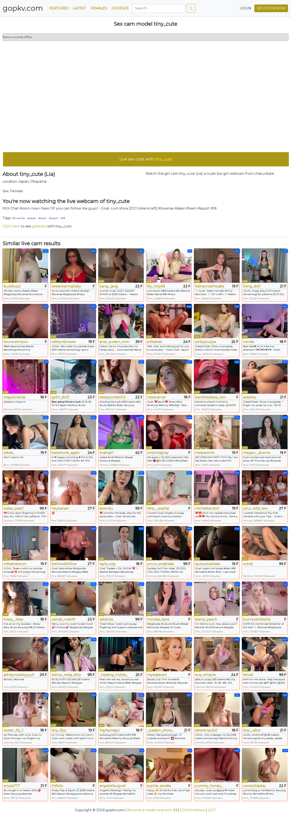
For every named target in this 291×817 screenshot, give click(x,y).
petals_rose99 (63, 619)
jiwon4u (106, 508)
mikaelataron (15, 564)
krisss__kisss (13, 619)
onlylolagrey (158, 453)
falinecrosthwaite (210, 286)
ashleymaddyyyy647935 (19, 675)
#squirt (53, 218)
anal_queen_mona (114, 342)
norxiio (248, 342)
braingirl (106, 453)
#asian (31, 218)
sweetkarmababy (66, 286)
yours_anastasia (160, 564)
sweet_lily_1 (13, 730)
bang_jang (108, 286)
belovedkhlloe (64, 564)
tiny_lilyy (59, 730)
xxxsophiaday (254, 786)
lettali (248, 675)
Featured (59, 8)
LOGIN (245, 8)
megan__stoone (256, 453)
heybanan (60, 508)
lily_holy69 (156, 286)
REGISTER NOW (271, 8)
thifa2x (57, 786)
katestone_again (66, 453)
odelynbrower (64, 342)
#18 (63, 218)
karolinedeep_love (210, 397)
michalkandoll (207, 508)
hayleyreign (109, 730)
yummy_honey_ (209, 786)
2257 (212, 810)
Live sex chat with (146, 159)
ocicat (248, 564)
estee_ (9, 453)
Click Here (11, 226)
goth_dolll (60, 397)
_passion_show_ (160, 730)
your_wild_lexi (255, 508)
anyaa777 (12, 786)
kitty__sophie (158, 508)
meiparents (205, 453)
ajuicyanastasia (207, 564)
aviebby (249, 397)
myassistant (157, 675)
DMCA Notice (193, 810)
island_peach (206, 619)
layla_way (107, 564)
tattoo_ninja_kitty (66, 675)
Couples (120, 8)
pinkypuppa (205, 342)
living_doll (251, 286)
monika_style (158, 619)
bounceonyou (16, 342)
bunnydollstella (256, 619)
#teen (42, 218)
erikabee (154, 342)
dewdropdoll (206, 730)
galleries (39, 226)
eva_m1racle (205, 675)
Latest (79, 8)
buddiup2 (12, 286)
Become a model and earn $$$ (153, 810)
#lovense (18, 218)
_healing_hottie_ (113, 675)
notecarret (156, 397)
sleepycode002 (112, 397)
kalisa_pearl (13, 508)
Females (99, 8)
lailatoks (106, 619)
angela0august (112, 786)
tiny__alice (252, 730)
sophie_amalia (159, 786)
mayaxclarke (14, 397)
